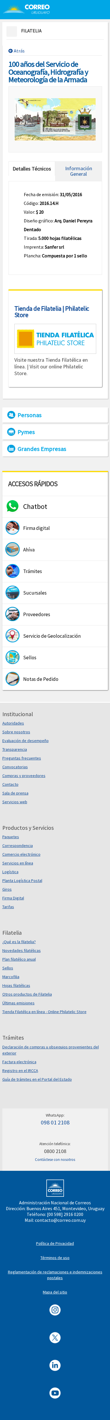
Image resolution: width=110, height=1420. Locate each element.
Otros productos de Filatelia (27, 994)
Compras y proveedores (23, 775)
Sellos (7, 968)
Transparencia (14, 749)
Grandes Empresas (42, 449)
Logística (10, 871)
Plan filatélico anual (19, 959)
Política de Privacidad (55, 1243)
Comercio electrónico (21, 854)
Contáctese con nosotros (55, 1159)
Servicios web (14, 801)
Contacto (10, 784)
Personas (30, 415)
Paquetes (10, 836)
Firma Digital (13, 898)
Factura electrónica (19, 1061)
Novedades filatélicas (21, 950)
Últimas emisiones (18, 1003)
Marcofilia (10, 976)
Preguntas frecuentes (21, 758)
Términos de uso (55, 1257)
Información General (78, 171)
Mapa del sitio (55, 1292)
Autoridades (13, 723)
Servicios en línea (17, 863)
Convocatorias (15, 766)
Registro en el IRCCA (20, 1070)
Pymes (26, 432)
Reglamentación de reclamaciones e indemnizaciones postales (55, 1274)
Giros (7, 889)
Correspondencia (17, 845)
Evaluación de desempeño (25, 740)
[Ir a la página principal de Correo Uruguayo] (26, 9)
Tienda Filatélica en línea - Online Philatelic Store (44, 1011)
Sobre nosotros (16, 731)
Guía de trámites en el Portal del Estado (37, 1079)
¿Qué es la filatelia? (19, 941)
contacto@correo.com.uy (60, 1220)
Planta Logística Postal (22, 880)
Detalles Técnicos (32, 168)
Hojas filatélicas (16, 985)
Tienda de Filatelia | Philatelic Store (51, 311)
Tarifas (8, 906)
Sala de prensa (15, 793)
